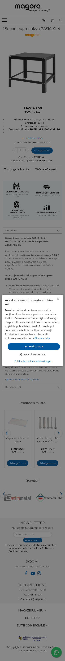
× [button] (58, 299)
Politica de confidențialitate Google (32, 361)
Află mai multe (41, 338)
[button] (32, 354)
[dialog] (32, 330)
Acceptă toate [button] (33, 346)
